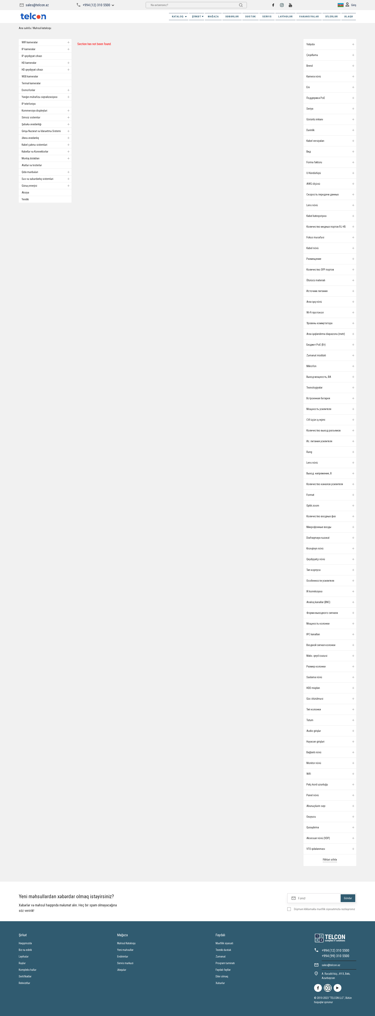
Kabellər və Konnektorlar (35, 151)
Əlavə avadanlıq (30, 137)
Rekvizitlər (24, 983)
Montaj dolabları (30, 158)
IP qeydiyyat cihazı (32, 56)
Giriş (353, 5)
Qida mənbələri (30, 172)
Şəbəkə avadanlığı (31, 124)
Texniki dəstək (223, 949)
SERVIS (267, 16)
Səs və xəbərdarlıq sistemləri (37, 178)
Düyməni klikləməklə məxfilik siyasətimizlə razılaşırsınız (324, 909)
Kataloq (177, 16)
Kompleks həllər (27, 969)
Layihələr (285, 16)
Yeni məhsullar (125, 949)
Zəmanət (221, 956)
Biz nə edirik (25, 949)
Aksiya (25, 192)
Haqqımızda (25, 943)
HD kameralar (29, 62)
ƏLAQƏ (348, 16)
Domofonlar (28, 90)
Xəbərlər (220, 983)
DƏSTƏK (250, 16)
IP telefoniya (29, 103)
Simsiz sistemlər (31, 117)
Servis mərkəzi (125, 963)
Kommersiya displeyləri (34, 110)
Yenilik (25, 199)
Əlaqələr (121, 969)
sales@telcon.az (37, 5)
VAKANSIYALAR (309, 16)
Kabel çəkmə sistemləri (34, 144)
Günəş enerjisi (29, 185)
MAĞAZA (213, 16)
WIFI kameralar (30, 42)
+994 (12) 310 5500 (96, 5)
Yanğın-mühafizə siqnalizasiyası (39, 96)
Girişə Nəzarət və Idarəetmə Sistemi (41, 131)
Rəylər (22, 963)
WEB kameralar (30, 76)
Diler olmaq (222, 976)
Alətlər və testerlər (32, 165)
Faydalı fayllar (223, 969)
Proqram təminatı (225, 963)
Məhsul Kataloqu (126, 943)
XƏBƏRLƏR (232, 16)
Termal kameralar (31, 83)
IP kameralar (28, 49)
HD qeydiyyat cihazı (32, 69)
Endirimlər (122, 956)
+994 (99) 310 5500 (335, 956)
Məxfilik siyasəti (224, 943)
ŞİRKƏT (196, 16)
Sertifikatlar (25, 976)
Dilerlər (331, 16)
